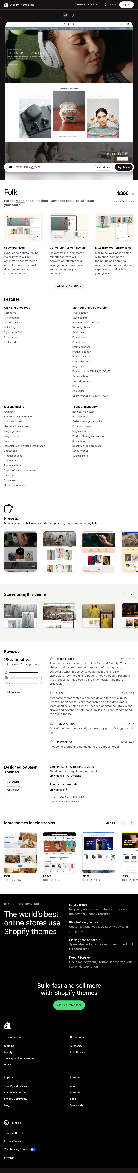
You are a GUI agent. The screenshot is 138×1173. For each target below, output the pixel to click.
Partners (75, 1092)
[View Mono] (59, 551)
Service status (79, 1105)
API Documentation (15, 1092)
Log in (113, 4)
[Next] (131, 594)
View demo (103, 167)
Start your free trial (69, 1005)
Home (7, 1064)
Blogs (7, 1105)
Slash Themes (126, 201)
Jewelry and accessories (19, 1058)
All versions (74, 775)
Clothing (9, 1045)
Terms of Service (14, 1133)
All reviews (13, 692)
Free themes (77, 1052)
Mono (20, 201)
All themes (13, 789)
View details (57, 775)
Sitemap (9, 1157)
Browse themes (86, 4)
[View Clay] (98, 551)
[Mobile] (72, 15)
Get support (14, 781)
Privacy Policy (12, 1141)
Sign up (126, 4)
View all (110, 822)
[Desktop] (65, 15)
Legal (73, 1098)
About (73, 1086)
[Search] (105, 4)
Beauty (8, 1052)
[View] (20, 616)
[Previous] (123, 594)
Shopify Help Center (16, 1086)
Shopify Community (15, 1098)
